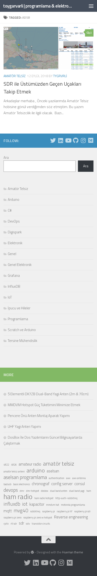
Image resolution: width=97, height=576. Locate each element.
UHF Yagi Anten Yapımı (24, 426)
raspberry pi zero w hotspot (37, 517)
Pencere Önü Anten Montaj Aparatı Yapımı (39, 415)
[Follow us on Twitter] (53, 140)
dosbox (44, 491)
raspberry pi (48, 511)
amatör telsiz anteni (14, 471)
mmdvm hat (52, 505)
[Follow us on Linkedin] (60, 140)
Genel (12, 253)
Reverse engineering (71, 517)
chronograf (40, 484)
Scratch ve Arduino (22, 329)
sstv (28, 524)
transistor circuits (41, 524)
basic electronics (21, 484)
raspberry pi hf (64, 511)
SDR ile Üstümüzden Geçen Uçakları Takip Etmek (42, 88)
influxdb (12, 504)
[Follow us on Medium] (90, 140)
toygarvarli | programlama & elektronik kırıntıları (38, 5)
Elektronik (15, 243)
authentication (56, 478)
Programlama (18, 319)
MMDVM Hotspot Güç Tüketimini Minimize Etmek (44, 405)
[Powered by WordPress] (32, 552)
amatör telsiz (58, 463)
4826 (14, 465)
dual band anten (58, 491)
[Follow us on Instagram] (83, 140)
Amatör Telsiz (15, 75)
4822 (6, 465)
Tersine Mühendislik (22, 340)
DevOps (14, 221)
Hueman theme (72, 552)
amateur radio (30, 464)
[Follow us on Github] (75, 140)
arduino (36, 470)
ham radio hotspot (43, 498)
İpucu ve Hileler (19, 308)
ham (88, 491)
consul (79, 484)
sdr (21, 523)
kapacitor (36, 504)
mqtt (8, 511)
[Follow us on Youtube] (68, 140)
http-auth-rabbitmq (66, 498)
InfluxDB (14, 286)
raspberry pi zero (12, 517)
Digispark (15, 232)
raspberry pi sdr (82, 511)
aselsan (53, 471)
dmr (22, 491)
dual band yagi (77, 491)
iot (25, 504)
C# (10, 210)
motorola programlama (73, 505)
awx (68, 478)
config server (62, 484)
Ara (6, 157)
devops (11, 490)
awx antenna (79, 478)
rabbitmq (35, 511)
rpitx (6, 524)
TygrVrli (60, 75)
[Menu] (91, 6)
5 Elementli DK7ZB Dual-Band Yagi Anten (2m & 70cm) (48, 394)
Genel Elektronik (20, 264)
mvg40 (21, 510)
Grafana (14, 275)
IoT (10, 297)
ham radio (18, 496)
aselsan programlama (25, 477)
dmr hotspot (32, 491)
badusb (7, 484)
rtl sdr (14, 524)
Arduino (13, 199)
